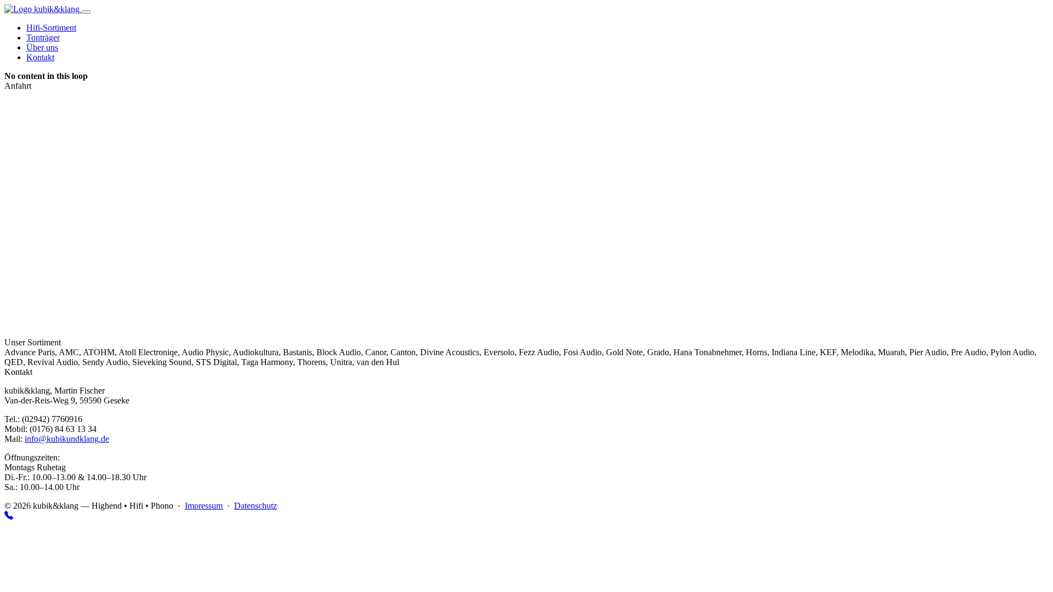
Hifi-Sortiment (51, 27)
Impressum (204, 505)
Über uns (42, 47)
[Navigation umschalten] (86, 12)
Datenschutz (255, 505)
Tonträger (43, 37)
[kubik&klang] (43, 9)
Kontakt (40, 57)
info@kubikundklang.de (67, 438)
